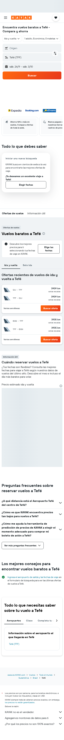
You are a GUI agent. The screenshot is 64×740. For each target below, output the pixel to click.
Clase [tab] (29, 620)
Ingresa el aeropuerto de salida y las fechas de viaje (33, 577)
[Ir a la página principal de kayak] (21, 18)
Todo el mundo (46, 675)
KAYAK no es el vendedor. (19, 712)
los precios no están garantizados (19, 702)
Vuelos (32, 675)
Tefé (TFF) (14, 643)
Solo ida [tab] (27, 265)
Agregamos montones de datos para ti (26, 718)
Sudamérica (24, 678)
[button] (5, 17)
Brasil (35, 678)
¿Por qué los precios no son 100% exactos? (29, 724)
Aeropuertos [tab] (14, 620)
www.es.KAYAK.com (16, 675)
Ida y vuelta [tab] (11, 265)
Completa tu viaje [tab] (48, 620)
